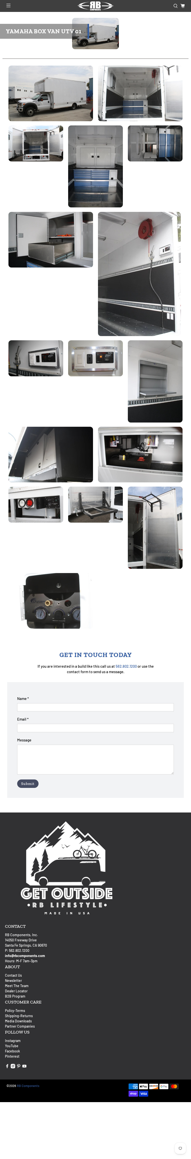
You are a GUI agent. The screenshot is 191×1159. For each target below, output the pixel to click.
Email (23, 719)
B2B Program (15, 996)
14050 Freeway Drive (21, 940)
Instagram (13, 1041)
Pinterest (12, 1056)
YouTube (11, 1046)
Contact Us (13, 975)
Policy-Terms (15, 1010)
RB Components (28, 1086)
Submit (28, 783)
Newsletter (13, 980)
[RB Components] (95, 6)
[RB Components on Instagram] (13, 1067)
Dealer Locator (16, 991)
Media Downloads (18, 1021)
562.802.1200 (126, 666)
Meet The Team (17, 986)
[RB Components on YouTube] (24, 1067)
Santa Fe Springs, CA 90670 (26, 945)
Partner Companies (20, 1026)
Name (23, 698)
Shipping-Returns (19, 1016)
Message (24, 740)
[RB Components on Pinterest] (18, 1067)
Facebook (12, 1051)
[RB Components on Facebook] (7, 1067)
